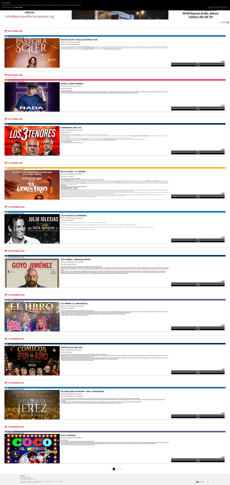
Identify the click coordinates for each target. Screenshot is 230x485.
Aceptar (225, 7)
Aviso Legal (55, 481)
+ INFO (198, 63)
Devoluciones (61, 481)
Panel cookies (29, 481)
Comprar (198, 65)
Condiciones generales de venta (38, 481)
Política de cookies (19, 7)
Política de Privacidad (48, 481)
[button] (228, 22)
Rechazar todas (219, 7)
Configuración (211, 7)
